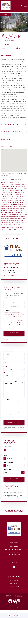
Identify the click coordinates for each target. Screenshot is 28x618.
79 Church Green (14, 553)
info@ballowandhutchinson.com (14, 549)
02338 (10, 230)
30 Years (8, 450)
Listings (8, 227)
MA (13, 227)
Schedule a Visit (19, 350)
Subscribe (14, 333)
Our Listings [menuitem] (14, 583)
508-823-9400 (19, 5)
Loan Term (7, 446)
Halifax (4, 230)
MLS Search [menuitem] (14, 580)
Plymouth (19, 227)
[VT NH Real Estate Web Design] (14, 601)
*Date (5, 366)
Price (5, 455)
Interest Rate (8, 469)
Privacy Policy (6, 428)
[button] (2, 22)
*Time (5, 372)
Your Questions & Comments (12, 379)
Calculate (14, 479)
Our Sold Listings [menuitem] (14, 586)
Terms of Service (14, 428)
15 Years (15, 450)
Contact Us (6, 275)
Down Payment (8, 462)
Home (3, 227)
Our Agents (12, 275)
